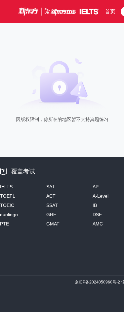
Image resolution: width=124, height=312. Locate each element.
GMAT (53, 223)
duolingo (9, 214)
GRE (51, 214)
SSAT (52, 205)
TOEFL (7, 196)
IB (95, 205)
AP (96, 186)
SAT (50, 186)
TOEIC (7, 205)
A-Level (100, 196)
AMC (98, 223)
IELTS (6, 186)
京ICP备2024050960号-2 (97, 282)
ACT (51, 196)
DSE (97, 214)
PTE (4, 223)
